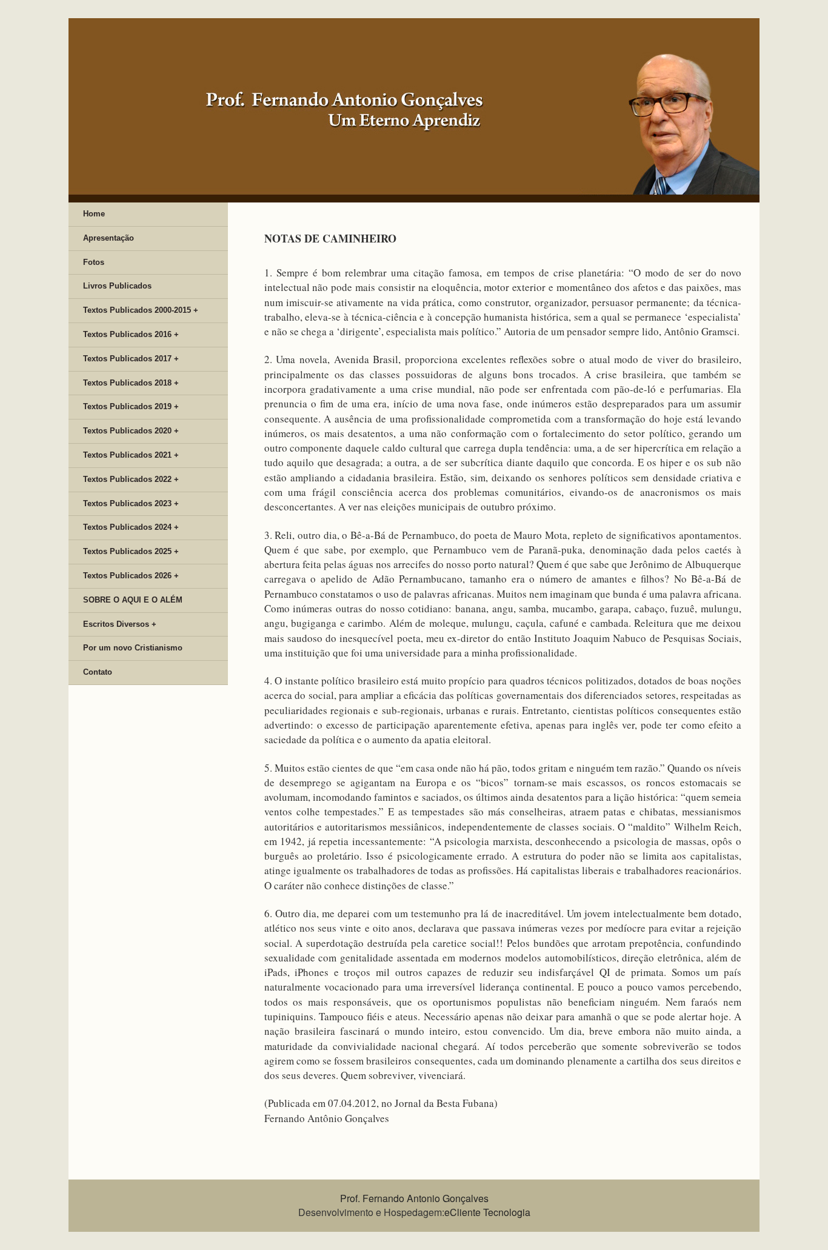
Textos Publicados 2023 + (131, 503)
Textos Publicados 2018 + (131, 382)
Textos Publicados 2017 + (131, 358)
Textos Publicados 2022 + (131, 479)
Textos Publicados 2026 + (131, 575)
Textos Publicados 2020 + (131, 430)
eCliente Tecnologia (487, 1212)
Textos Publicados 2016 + (131, 334)
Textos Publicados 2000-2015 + (140, 310)
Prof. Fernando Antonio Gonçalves (414, 1198)
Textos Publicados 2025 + (131, 551)
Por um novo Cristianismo (132, 647)
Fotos (93, 262)
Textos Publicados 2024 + (131, 527)
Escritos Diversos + (119, 624)
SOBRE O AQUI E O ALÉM (132, 599)
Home (94, 213)
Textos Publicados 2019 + (131, 406)
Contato (97, 672)
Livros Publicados (117, 285)
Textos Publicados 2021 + (131, 455)
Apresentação (108, 237)
